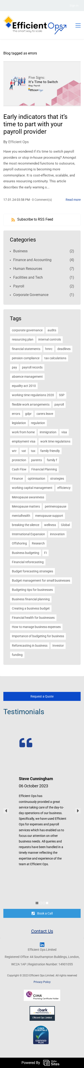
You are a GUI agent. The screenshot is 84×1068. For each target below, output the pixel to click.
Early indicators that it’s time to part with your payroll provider (35, 124)
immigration (48, 432)
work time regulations (55, 441)
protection (19, 460)
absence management (27, 376)
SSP (62, 395)
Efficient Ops (18, 142)
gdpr (28, 413)
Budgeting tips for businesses (32, 590)
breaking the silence (25, 525)
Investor (58, 645)
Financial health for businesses (33, 617)
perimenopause (55, 506)
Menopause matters (26, 506)
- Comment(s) (41, 199)
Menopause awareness (28, 497)
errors (16, 413)
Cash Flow (19, 469)
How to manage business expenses (36, 627)
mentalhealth (21, 515)
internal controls (49, 339)
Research (38, 543)
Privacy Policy (42, 982)
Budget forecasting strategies (32, 571)
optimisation (36, 478)
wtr (14, 451)
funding (17, 655)
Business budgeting (25, 553)
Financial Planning (44, 469)
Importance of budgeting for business (38, 636)
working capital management (32, 488)
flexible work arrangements (31, 404)
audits (51, 330)
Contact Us (42, 931)
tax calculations (55, 358)
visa (64, 432)
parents (36, 460)
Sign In (74, 5)
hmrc (48, 349)
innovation (57, 534)
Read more (73, 199)
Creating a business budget (31, 608)
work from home (23, 432)
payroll (59, 404)
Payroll (18, 286)
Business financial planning (31, 599)
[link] (35, 738)
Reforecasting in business (29, 645)
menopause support (49, 515)
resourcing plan (22, 339)
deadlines (64, 349)
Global (65, 525)
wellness (50, 525)
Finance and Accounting (32, 260)
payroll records (32, 367)
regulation (38, 423)
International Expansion (28, 534)
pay (14, 367)
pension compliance (25, 358)
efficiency (64, 488)
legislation (19, 423)
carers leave (45, 413)
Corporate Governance (30, 295)
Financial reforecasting (28, 562)
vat (24, 451)
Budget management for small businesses (41, 580)
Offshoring (19, 543)
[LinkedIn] (42, 944)
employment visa (23, 441)
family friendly (50, 451)
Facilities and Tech (28, 277)
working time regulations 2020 (33, 395)
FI (45, 553)
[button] (6, 810)
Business (20, 251)
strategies (57, 478)
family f (52, 460)
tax (33, 451)
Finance (17, 478)
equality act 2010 (24, 386)
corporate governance (27, 330)
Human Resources (27, 268)
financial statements (26, 349)
